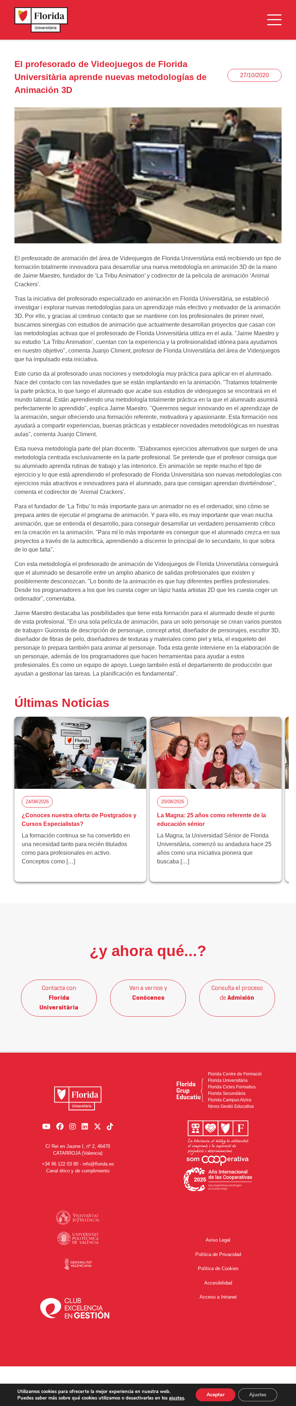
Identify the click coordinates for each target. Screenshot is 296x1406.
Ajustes (257, 1394)
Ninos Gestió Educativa (231, 1106)
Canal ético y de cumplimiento (77, 1170)
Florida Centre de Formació (235, 1073)
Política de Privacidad (218, 1254)
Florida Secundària (226, 1093)
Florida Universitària (228, 1080)
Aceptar (215, 1394)
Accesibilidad (218, 1283)
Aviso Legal (218, 1240)
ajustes (176, 1398)
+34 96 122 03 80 (60, 1164)
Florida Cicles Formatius (232, 1086)
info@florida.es (98, 1164)
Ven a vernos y (148, 993)
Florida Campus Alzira (229, 1099)
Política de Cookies (218, 1268)
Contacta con (58, 998)
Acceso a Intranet (218, 1297)
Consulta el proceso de (237, 993)
